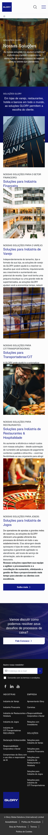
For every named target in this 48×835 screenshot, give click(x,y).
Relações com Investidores (33, 723)
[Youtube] (18, 686)
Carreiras (31, 707)
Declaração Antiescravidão (14, 740)
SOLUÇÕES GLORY (12, 40)
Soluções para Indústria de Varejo (35, 741)
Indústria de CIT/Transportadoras (12, 729)
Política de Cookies (24, 831)
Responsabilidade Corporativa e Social (35, 714)
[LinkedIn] (12, 686)
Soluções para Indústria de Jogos (35, 772)
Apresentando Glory (35, 701)
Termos (33, 826)
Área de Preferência (17, 826)
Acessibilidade (11, 821)
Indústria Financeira (11, 707)
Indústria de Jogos (11, 721)
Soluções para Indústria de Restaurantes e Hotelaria (33, 761)
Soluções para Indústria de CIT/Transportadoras (36, 783)
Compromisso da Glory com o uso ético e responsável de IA (15, 757)
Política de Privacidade (31, 821)
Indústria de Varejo (11, 701)
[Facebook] (5, 686)
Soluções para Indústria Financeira (35, 750)
